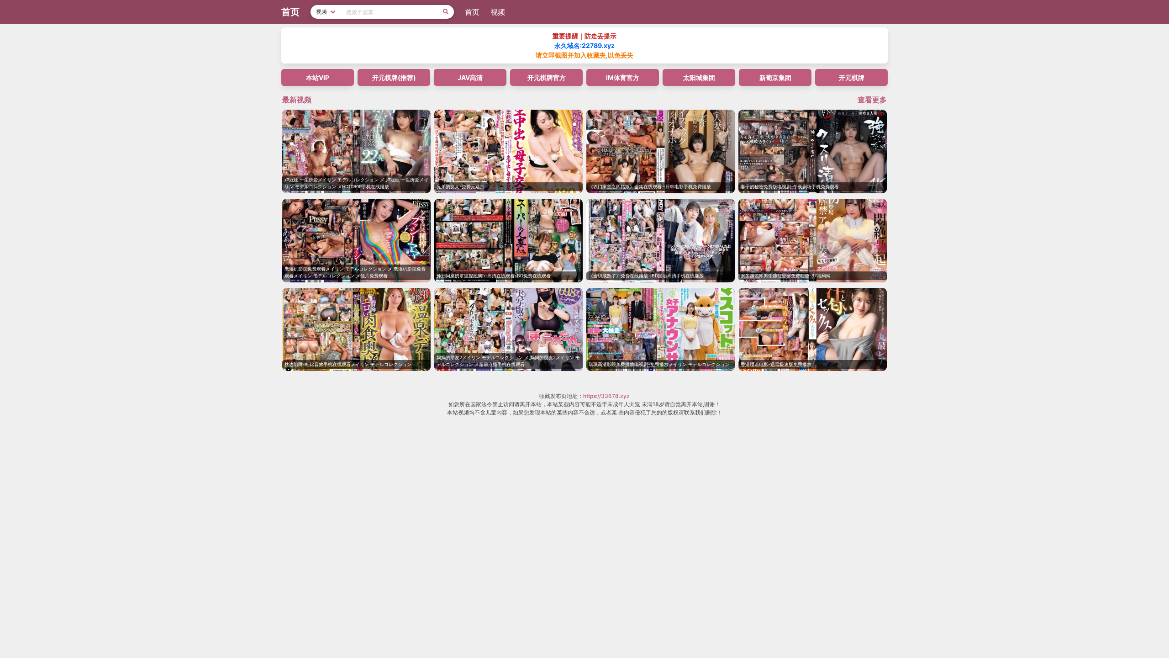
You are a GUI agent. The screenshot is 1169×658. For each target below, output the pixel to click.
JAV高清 (470, 77)
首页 (472, 11)
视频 (497, 11)
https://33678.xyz (606, 396)
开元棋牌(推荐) (394, 77)
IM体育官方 (622, 77)
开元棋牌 (851, 77)
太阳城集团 (699, 77)
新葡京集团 (775, 77)
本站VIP (317, 77)
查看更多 (872, 99)
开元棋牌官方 (546, 77)
